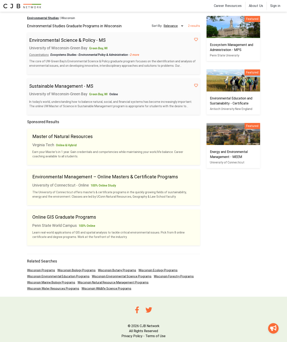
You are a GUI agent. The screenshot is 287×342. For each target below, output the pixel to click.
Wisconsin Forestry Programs (174, 276)
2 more (134, 54)
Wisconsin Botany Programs (117, 270)
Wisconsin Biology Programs (76, 270)
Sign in (275, 6)
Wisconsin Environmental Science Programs (121, 276)
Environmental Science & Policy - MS (67, 40)
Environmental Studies (43, 18)
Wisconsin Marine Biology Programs (51, 282)
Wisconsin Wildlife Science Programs (106, 288)
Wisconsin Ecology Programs (158, 270)
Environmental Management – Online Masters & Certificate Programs (105, 176)
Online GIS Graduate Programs (64, 217)
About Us (256, 6)
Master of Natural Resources (62, 136)
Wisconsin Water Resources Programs (53, 288)
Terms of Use (155, 336)
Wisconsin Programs (41, 270)
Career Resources (228, 6)
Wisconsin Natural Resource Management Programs (113, 282)
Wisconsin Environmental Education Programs (58, 276)
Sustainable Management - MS (61, 86)
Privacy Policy (131, 336)
